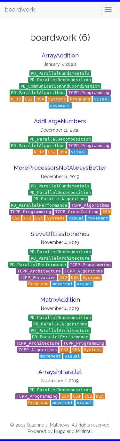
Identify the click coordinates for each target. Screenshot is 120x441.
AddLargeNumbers (60, 121)
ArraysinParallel (60, 371)
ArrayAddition (60, 55)
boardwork (20, 9)
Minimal (84, 431)
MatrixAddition (60, 299)
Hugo (60, 431)
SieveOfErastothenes (60, 233)
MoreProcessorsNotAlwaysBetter (60, 167)
